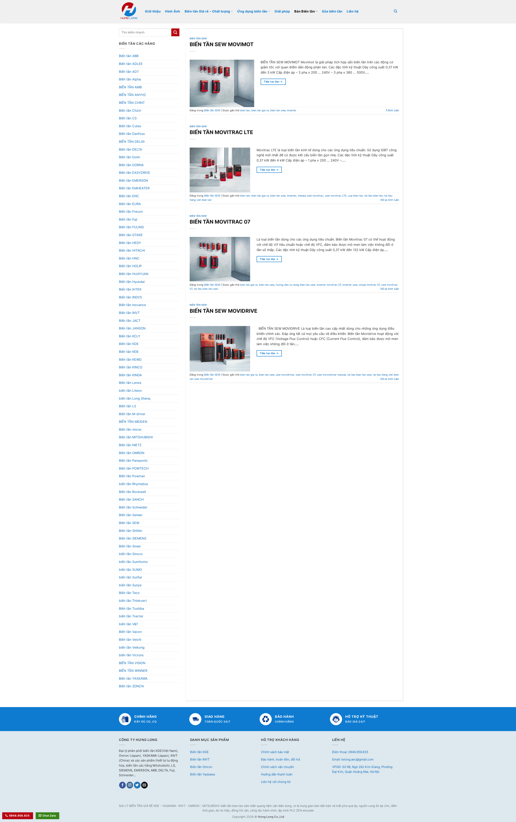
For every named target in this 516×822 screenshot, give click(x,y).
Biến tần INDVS (130, 297)
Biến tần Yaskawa (202, 774)
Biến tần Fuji (128, 219)
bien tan (245, 110)
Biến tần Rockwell (132, 492)
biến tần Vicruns (131, 655)
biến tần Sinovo (131, 554)
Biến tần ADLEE (131, 64)
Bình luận (392, 110)
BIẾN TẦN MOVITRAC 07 (220, 222)
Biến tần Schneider (133, 507)
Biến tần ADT (129, 72)
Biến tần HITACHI (132, 250)
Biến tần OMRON (131, 453)
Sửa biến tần (332, 11)
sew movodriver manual (331, 374)
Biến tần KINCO (130, 367)
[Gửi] (175, 32)
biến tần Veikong (132, 647)
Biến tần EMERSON (133, 180)
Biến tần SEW (129, 523)
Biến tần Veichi (130, 640)
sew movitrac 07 (305, 374)
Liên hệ (353, 11)
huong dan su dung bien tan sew (295, 284)
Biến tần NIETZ (130, 445)
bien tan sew (277, 110)
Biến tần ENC (129, 196)
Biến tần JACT (129, 321)
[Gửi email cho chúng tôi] (144, 785)
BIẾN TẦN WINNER (133, 671)
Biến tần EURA (130, 204)
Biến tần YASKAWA (133, 678)
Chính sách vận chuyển (277, 767)
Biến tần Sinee (129, 546)
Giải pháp (282, 11)
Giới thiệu (153, 11)
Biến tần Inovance (132, 305)
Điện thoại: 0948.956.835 (350, 752)
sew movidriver (285, 374)
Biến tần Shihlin (130, 531)
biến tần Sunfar (130, 577)
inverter (291, 110)
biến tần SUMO (130, 570)
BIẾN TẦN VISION (132, 663)
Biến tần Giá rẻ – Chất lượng (207, 11)
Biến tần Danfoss (132, 134)
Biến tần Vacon (130, 632)
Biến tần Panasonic (133, 460)
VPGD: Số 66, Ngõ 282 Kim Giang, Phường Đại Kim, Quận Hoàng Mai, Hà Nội (362, 769)
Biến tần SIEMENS (132, 538)
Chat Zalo (49, 815)
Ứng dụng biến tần (252, 11)
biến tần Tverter (131, 616)
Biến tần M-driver (132, 414)
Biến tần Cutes (130, 126)
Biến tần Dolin (129, 157)
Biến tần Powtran (132, 476)
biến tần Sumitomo (133, 562)
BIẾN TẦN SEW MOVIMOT (222, 44)
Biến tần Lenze (130, 383)
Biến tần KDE (129, 344)
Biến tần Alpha (130, 79)
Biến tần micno (130, 429)
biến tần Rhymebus (133, 484)
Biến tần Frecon (131, 211)
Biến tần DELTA (130, 149)
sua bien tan (355, 195)
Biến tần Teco (129, 593)
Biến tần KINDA (130, 375)
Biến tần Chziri (130, 110)
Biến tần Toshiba (131, 608)
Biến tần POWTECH (134, 468)
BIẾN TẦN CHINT (132, 103)
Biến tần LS (127, 406)
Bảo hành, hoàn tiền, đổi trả (280, 759)
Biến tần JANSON (132, 328)
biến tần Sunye (130, 585)
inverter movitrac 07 (329, 284)
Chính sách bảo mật (275, 752)
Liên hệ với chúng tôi (276, 782)
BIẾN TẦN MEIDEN (133, 422)
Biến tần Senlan (130, 515)
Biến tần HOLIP (130, 266)
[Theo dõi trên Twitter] (137, 785)
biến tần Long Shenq (134, 398)
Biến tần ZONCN (131, 686)
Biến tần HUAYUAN (133, 274)
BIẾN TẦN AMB (130, 87)
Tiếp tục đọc (273, 81)
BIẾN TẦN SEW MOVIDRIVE (223, 311)
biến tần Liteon (130, 391)
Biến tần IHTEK (130, 289)
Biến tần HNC (129, 258)
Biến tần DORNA (131, 165)
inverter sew (349, 284)
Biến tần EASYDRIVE (134, 173)
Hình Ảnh (172, 11)
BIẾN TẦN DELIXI (132, 142)
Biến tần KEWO (130, 359)
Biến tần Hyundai (132, 282)
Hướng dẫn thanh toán (276, 774)
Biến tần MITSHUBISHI (136, 437)
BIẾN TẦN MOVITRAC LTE (221, 132)
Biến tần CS (128, 118)
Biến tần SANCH (131, 499)
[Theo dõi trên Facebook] (122, 785)
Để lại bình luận (390, 199)
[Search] (395, 11)
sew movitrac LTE (335, 195)
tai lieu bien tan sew (206, 288)
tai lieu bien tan (373, 195)
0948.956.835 (19, 815)
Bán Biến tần (304, 11)
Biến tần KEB (128, 352)
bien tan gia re (260, 110)
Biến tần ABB (128, 56)
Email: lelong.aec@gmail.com (352, 759)
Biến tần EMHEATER (134, 188)
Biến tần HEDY (130, 243)
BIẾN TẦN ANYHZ (132, 95)
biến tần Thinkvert (133, 601)
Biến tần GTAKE (131, 235)
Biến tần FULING (131, 227)
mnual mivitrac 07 (369, 284)
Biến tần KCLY (129, 336)
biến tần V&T (128, 624)
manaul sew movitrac (310, 195)
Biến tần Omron (201, 767)
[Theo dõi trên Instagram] (130, 785)
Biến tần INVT (129, 313)
